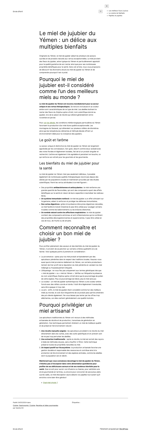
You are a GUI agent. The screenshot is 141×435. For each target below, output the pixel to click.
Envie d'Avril (18, 11)
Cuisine (15, 405)
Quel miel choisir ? (50, 383)
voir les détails (49, 123)
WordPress (123, 429)
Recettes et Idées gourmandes (47, 405)
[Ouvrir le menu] (101, 11)
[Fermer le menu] (107, 6)
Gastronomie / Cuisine (27, 405)
